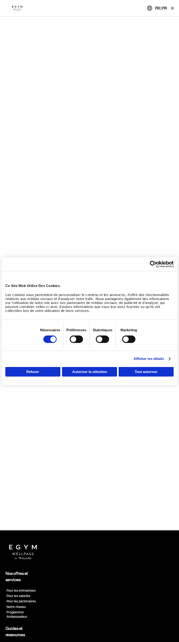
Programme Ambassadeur (17, 614)
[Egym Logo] (23, 550)
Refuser (32, 372)
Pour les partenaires (21, 601)
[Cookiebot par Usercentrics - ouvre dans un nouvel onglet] (153, 264)
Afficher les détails (149, 359)
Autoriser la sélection (89, 372)
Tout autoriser (146, 372)
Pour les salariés (18, 596)
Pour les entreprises (21, 590)
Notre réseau (16, 606)
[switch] (76, 339)
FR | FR (161, 8)
